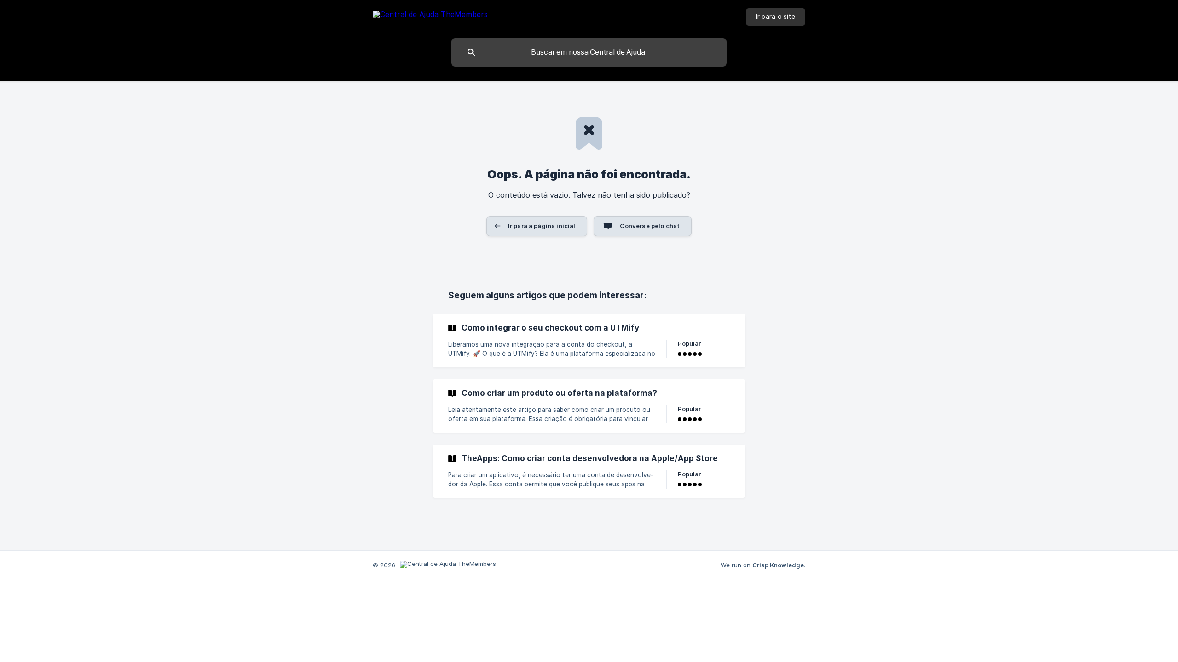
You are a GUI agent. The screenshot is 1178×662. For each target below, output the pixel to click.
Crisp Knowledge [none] (778, 565)
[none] (430, 15)
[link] (589, 340)
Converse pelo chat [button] (650, 225)
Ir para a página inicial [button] (542, 225)
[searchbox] (589, 52)
